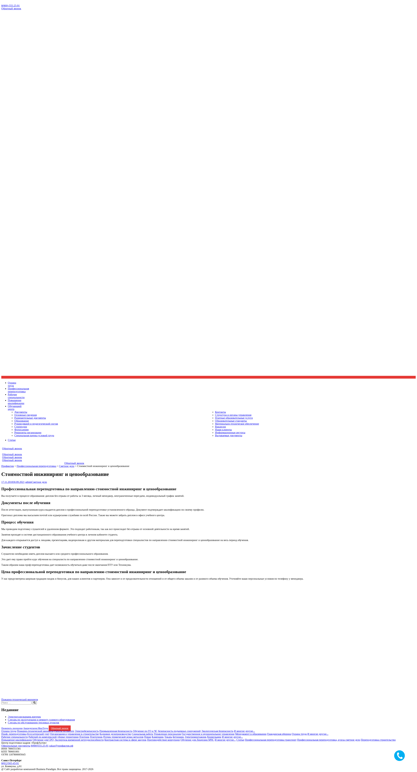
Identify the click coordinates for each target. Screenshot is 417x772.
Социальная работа (142, 734)
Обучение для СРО (43, 739)
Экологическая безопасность (217, 731)
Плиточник (96, 737)
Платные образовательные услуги (234, 418)
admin (28, 482)
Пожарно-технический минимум (19, 699)
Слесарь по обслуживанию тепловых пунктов (33, 722)
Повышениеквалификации (16, 402)
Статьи (12, 440)
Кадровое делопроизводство (115, 734)
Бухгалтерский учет (38, 734)
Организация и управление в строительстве (74, 734)
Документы (20, 412)
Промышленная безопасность (115, 731)
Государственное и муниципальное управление (208, 734)
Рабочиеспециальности (16, 396)
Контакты (220, 412)
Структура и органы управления (233, 415)
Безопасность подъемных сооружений (179, 731)
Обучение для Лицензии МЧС (197, 739)
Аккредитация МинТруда (35, 728)
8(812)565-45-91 (10, 763)
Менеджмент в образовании (250, 734)
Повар (147, 737)
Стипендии (20, 426)
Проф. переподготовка (14, 734)
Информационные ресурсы (230, 432)
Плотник (84, 737)
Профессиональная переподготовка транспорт (270, 739)
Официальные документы (15, 745)
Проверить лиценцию (12, 728)
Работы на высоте (64, 731)
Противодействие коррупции (163, 739)
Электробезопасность (87, 731)
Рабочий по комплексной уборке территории (54, 737)
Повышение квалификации (16, 739)
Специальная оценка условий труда (34, 435)
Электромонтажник (196, 737)
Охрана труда (8, 731)
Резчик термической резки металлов (123, 737)
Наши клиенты (223, 429)
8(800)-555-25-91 (10, 5)
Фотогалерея (21, 429)
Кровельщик (214, 737)
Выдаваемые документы (228, 435)
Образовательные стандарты (231, 420)
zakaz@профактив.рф (61, 745)
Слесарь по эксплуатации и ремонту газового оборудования (41, 719)
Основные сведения (25, 415)
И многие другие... (244, 731)
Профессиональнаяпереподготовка (18, 390)
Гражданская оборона (279, 734)
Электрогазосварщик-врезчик (24, 716)
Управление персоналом (167, 734)
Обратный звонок (11, 8)
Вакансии (220, 426)
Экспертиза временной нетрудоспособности (79, 739)
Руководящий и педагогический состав (36, 423)
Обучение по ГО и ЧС (145, 731)
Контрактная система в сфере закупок (125, 739)
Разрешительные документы (30, 418)
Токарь (168, 737)
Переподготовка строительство (378, 739)
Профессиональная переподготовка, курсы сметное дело (328, 739)
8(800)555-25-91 (40, 745)
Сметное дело (39, 482)
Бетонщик (178, 737)
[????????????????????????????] (20, 693)
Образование (21, 420)
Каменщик (158, 737)
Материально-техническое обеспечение (237, 423)
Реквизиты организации (27, 432)
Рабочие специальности (14, 737)
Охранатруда (12, 384)
